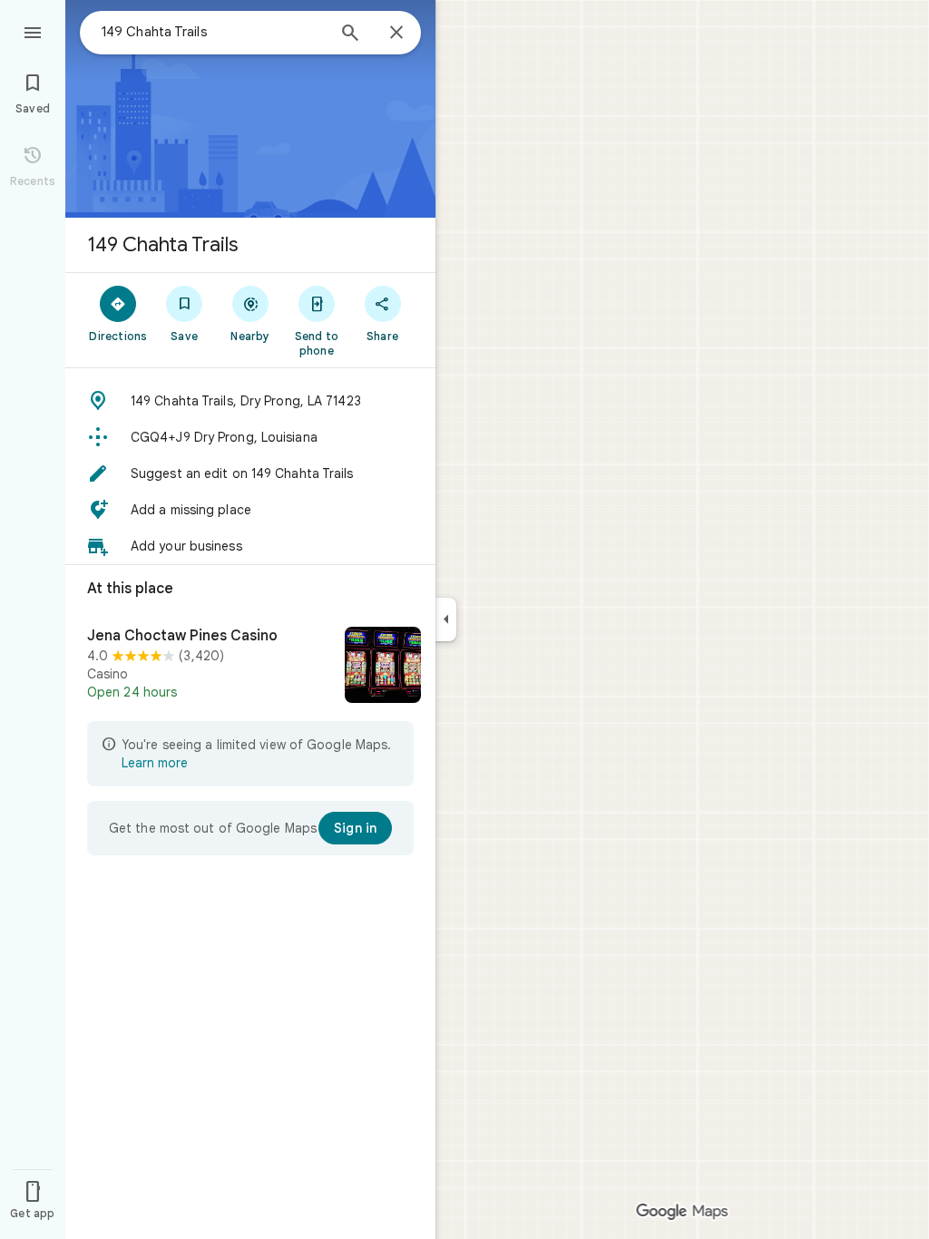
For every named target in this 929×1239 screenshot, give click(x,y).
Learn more (155, 763)
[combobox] (213, 32)
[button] (250, 401)
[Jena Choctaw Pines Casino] (250, 666)
